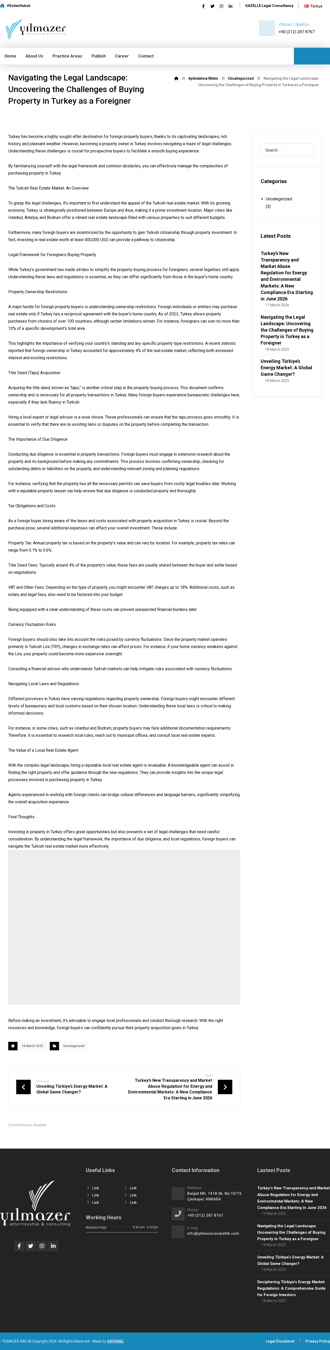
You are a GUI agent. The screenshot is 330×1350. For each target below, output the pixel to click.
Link (95, 1188)
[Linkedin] (230, 6)
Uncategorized (73, 1046)
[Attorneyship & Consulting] (34, 29)
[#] (19, 1246)
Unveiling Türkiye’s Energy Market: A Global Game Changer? (286, 367)
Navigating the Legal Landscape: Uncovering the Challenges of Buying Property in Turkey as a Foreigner (287, 330)
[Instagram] (221, 6)
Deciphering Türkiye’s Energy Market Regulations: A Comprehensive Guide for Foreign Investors (291, 1288)
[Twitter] (212, 6)
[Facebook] (203, 6)
